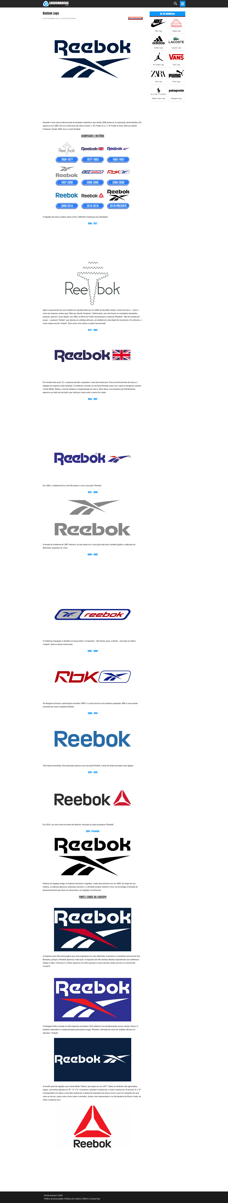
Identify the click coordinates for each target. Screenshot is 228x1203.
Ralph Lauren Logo (158, 98)
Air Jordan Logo (158, 65)
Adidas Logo (158, 48)
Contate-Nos (94, 1199)
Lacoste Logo (176, 48)
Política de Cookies (73, 1199)
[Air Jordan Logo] (158, 57)
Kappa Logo (176, 31)
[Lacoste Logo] (176, 40)
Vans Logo (176, 65)
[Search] (176, 5)
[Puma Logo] (176, 74)
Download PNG (135, 18)
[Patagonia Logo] (176, 90)
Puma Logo (176, 81)
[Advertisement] (92, 30)
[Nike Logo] (158, 23)
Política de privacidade (53, 1199)
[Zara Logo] (158, 74)
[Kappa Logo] (176, 23)
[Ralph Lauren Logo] (158, 90)
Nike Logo (158, 31)
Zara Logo (158, 81)
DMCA (85, 1199)
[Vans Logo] (176, 57)
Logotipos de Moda (68, 18)
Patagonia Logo (176, 98)
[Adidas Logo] (158, 40)
